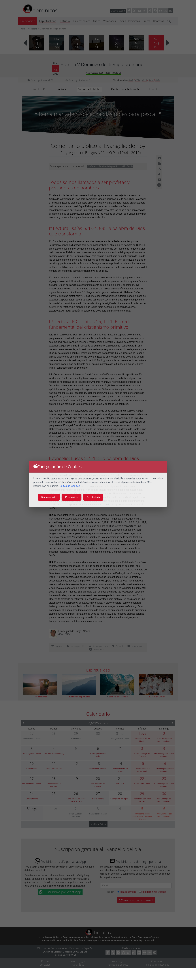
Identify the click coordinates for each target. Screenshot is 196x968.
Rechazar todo (48, 497)
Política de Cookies (69, 486)
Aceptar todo (93, 497)
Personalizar (71, 497)
